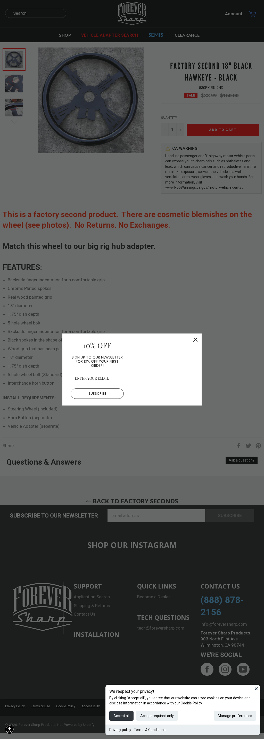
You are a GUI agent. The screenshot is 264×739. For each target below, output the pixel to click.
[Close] (256, 689)
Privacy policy (120, 730)
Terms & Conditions (150, 730)
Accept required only (157, 716)
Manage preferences (235, 716)
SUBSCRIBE (97, 393)
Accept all (121, 716)
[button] (9, 729)
